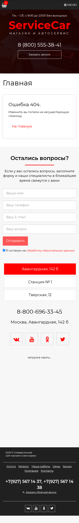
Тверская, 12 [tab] (40, 295)
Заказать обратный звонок (41, 492)
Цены (56, 466)
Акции (67, 466)
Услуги (11, 466)
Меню (72, 5)
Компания (31, 470)
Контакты (47, 470)
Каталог (23, 466)
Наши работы (41, 466)
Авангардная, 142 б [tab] (40, 269)
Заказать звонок (39, 54)
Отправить (15, 241)
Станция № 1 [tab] (40, 282)
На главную (22, 126)
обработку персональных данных (50, 250)
